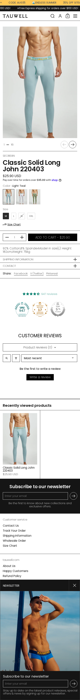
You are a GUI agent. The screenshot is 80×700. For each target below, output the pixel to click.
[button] (52, 16)
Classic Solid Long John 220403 (20, 444)
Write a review (40, 377)
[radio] (8, 196)
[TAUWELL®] (25, 16)
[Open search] (7, 358)
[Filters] (16, 358)
